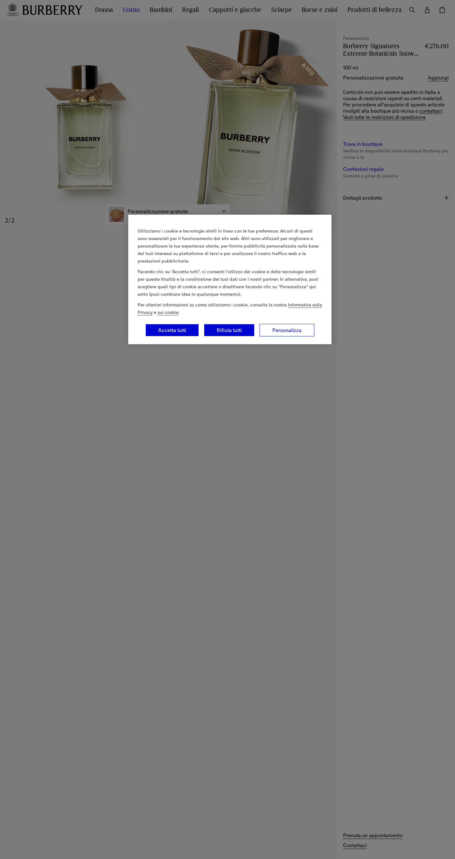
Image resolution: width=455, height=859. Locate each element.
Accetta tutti (172, 330)
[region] (229, 279)
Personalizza (286, 330)
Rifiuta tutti (229, 330)
